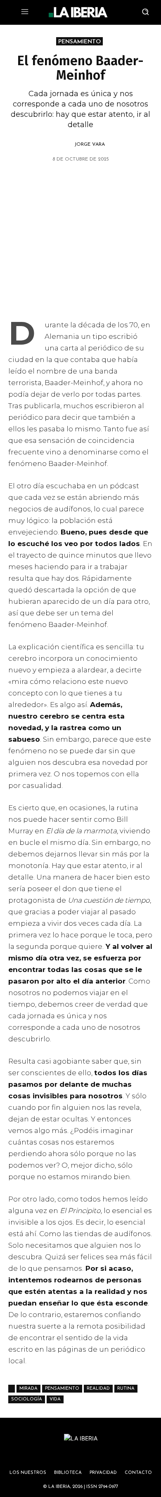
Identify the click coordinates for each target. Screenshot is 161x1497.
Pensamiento (62, 1388)
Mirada (28, 1388)
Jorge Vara (89, 144)
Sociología (26, 1399)
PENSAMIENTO (79, 42)
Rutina (126, 1388)
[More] (128, 180)
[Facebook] (70, 180)
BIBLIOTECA (68, 1473)
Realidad (98, 1388)
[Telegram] (89, 180)
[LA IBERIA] (78, 12)
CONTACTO (138, 1473)
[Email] (108, 180)
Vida (55, 1399)
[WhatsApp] (51, 180)
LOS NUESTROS (27, 1473)
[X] (32, 180)
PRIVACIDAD (103, 1473)
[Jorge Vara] (64, 144)
